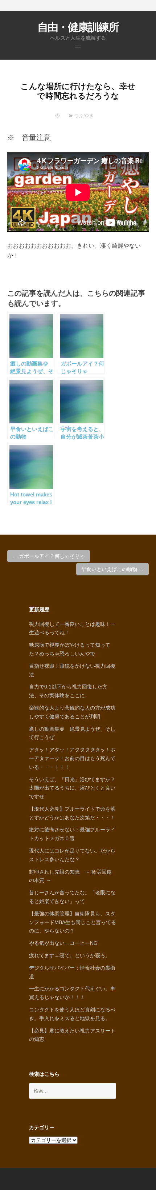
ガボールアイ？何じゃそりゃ (48, 556)
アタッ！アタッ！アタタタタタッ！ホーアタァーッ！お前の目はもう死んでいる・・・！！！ (72, 758)
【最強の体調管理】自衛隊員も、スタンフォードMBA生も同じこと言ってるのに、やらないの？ (72, 922)
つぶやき (84, 116)
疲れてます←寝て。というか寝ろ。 (69, 955)
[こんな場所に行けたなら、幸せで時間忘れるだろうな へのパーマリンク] (58, 116)
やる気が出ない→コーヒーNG (63, 943)
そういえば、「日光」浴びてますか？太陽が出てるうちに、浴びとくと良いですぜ (72, 788)
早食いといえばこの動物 (112, 569)
